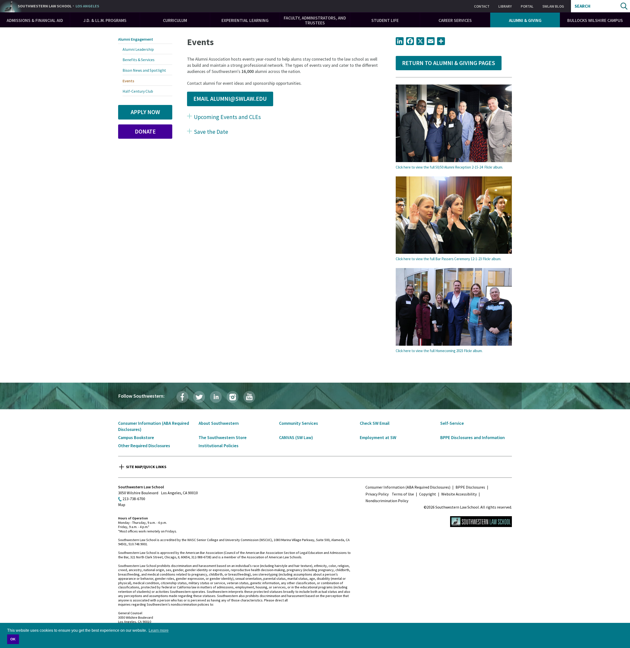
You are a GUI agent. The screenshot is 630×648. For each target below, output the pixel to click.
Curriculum (175, 20)
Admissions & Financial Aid (35, 20)
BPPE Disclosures (470, 487)
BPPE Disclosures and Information (472, 437)
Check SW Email (375, 423)
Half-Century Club (138, 91)
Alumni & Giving (525, 20)
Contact (481, 6)
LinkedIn (216, 397)
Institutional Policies (218, 445)
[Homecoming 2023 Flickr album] (454, 307)
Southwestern (58, 6)
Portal (527, 6)
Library (505, 6)
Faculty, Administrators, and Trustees (315, 20)
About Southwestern (219, 423)
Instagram (232, 397)
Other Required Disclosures (144, 445)
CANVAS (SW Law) (296, 437)
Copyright (427, 494)
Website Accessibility (459, 494)
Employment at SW (378, 437)
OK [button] (13, 639)
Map (121, 504)
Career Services (455, 20)
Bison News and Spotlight (144, 70)
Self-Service (452, 423)
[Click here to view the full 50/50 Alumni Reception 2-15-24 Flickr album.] (454, 123)
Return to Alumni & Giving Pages (448, 63)
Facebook (182, 397)
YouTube (249, 397)
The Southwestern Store (223, 437)
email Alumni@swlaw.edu (230, 98)
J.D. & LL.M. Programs (104, 20)
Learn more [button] (159, 630)
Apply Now (145, 112)
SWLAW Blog (553, 6)
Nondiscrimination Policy (386, 500)
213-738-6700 (134, 498)
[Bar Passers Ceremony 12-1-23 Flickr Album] (454, 215)
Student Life (385, 20)
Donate (145, 131)
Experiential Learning (244, 20)
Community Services (298, 423)
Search (582, 6)
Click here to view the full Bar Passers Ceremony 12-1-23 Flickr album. (448, 258)
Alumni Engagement (135, 39)
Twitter (199, 397)
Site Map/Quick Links (146, 466)
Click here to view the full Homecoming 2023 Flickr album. (439, 350)
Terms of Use (403, 494)
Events (128, 80)
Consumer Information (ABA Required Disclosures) (407, 487)
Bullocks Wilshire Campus (595, 20)
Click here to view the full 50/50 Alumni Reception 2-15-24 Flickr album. (449, 167)
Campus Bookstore (136, 437)
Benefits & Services (139, 59)
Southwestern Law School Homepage (481, 521)
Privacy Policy (377, 494)
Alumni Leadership (138, 49)
